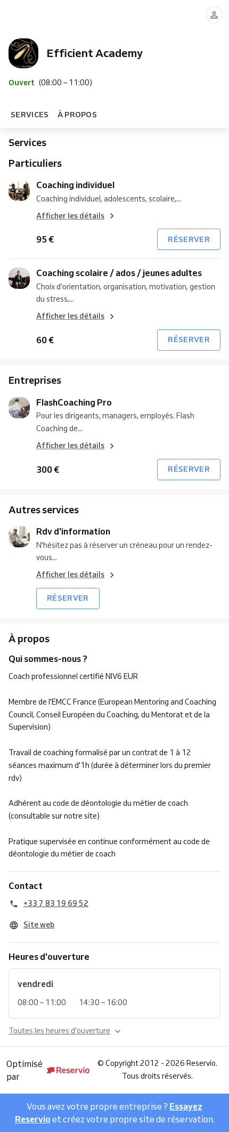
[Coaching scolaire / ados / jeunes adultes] (19, 278)
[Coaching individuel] (19, 190)
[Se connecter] (214, 14)
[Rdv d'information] (19, 536)
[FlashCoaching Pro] (19, 407)
